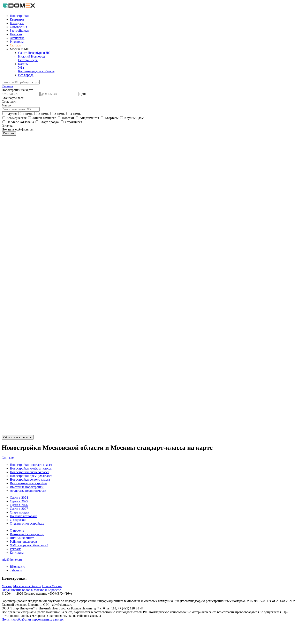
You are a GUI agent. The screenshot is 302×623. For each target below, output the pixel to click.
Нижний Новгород (31, 56)
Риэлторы (17, 41)
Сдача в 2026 (19, 505)
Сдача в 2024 (19, 497)
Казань (23, 64)
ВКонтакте (17, 566)
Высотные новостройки (27, 487)
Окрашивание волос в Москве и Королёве (31, 590)
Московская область (27, 586)
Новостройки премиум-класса (31, 476)
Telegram (16, 570)
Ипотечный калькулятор (27, 534)
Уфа (21, 67)
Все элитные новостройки (28, 483)
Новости (16, 34)
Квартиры (17, 19)
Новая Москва (52, 586)
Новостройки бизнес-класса (29, 472)
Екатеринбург (28, 60)
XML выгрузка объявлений (29, 545)
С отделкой (18, 519)
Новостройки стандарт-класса (31, 464)
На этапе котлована (23, 516)
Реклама (15, 549)
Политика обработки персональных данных (32, 619)
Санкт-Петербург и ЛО (34, 52)
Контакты (17, 552)
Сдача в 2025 (19, 501)
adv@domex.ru (12, 559)
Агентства (17, 38)
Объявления (18, 27)
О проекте (17, 530)
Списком (8, 457)
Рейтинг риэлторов (23, 541)
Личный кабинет (22, 538)
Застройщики (19, 30)
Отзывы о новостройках (27, 523)
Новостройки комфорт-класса (31, 468)
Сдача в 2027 (19, 508)
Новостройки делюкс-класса (30, 479)
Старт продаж (19, 512)
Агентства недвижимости (28, 490)
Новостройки (19, 15)
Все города (25, 75)
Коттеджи (17, 23)
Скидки (15, 45)
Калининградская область (36, 71)
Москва (7, 586)
